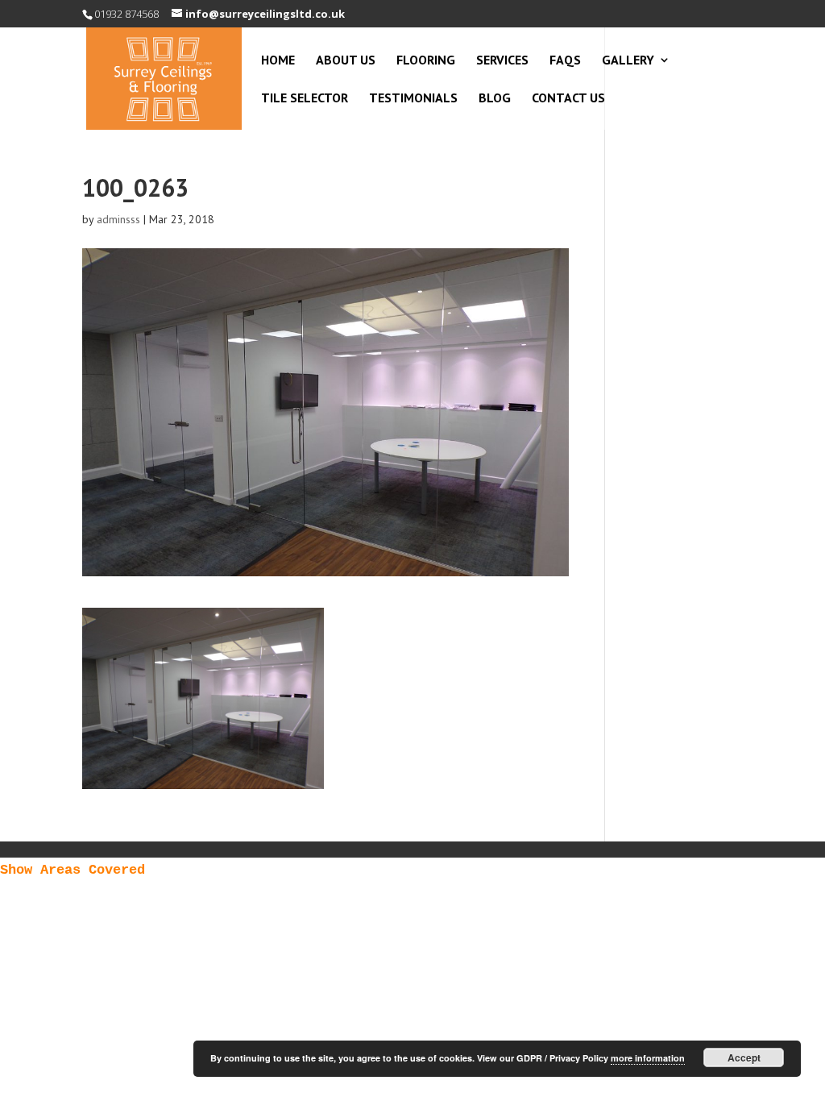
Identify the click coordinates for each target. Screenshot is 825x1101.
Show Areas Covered (72, 870)
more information (648, 1058)
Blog (495, 99)
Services (502, 61)
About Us (345, 61)
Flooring (425, 61)
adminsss (118, 219)
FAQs (565, 61)
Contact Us (568, 99)
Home (278, 61)
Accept (744, 1057)
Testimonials (413, 99)
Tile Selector (304, 99)
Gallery (628, 61)
